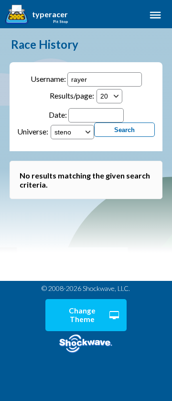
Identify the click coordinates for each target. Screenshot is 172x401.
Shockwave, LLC (85, 343)
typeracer (50, 14)
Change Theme (82, 314)
